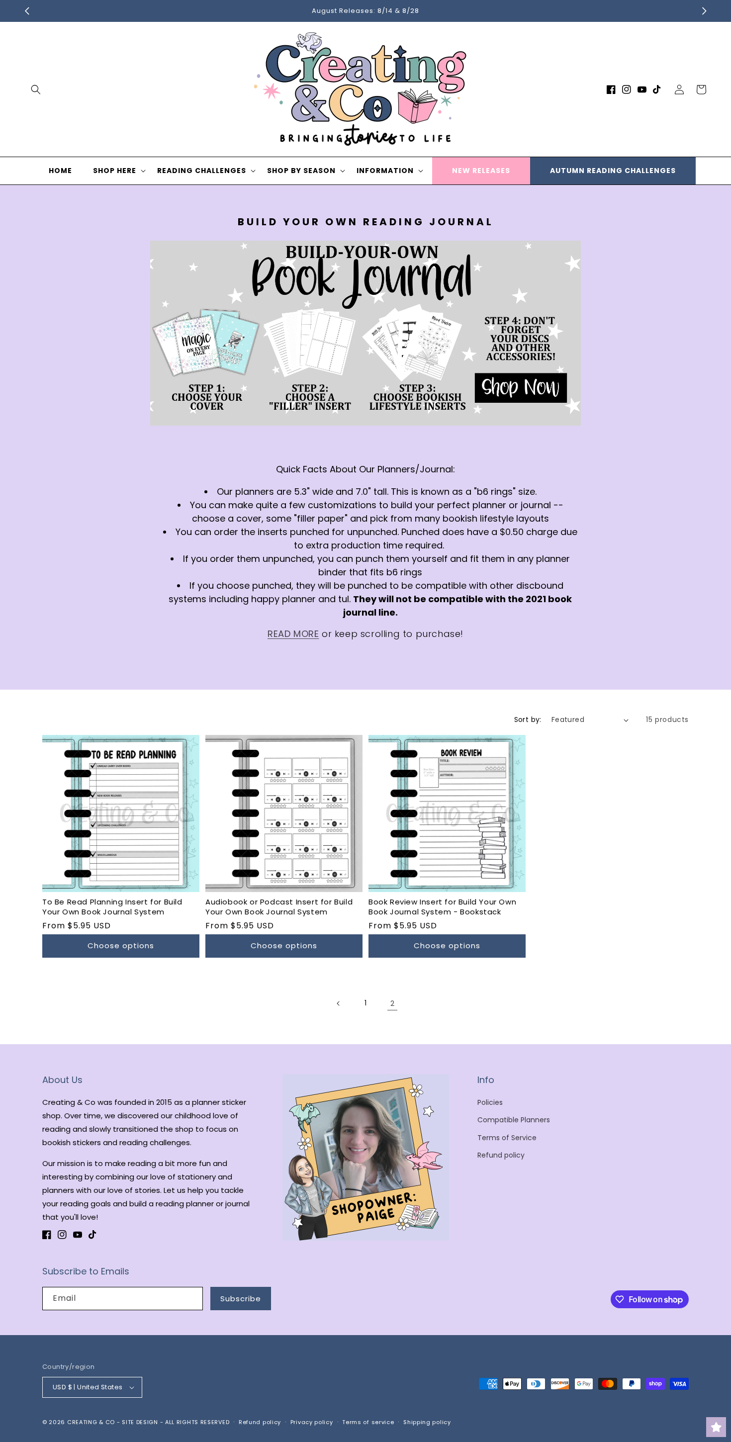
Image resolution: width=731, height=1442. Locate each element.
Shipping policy (427, 1422)
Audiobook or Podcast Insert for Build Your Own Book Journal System (279, 906)
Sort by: (528, 719)
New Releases (481, 171)
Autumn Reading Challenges (613, 171)
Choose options (121, 945)
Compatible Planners (513, 1120)
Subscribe (240, 1298)
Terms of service (368, 1422)
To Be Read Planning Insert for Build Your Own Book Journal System (112, 906)
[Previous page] (339, 1003)
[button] (36, 89)
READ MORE (293, 634)
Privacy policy (311, 1422)
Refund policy (501, 1155)
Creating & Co (91, 1422)
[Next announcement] (704, 11)
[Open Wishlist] (716, 1427)
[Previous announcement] (27, 11)
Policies (490, 1102)
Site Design (140, 1422)
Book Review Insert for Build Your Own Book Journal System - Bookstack (442, 906)
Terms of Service (507, 1138)
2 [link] (392, 1003)
